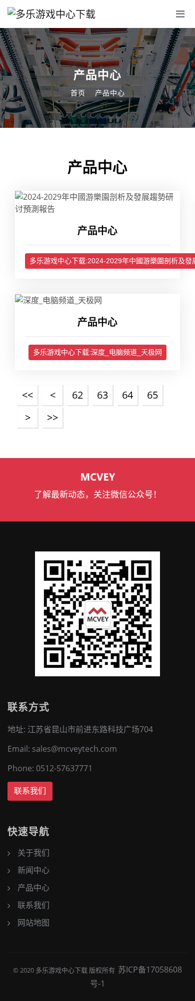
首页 (78, 92)
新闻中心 (34, 870)
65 (152, 395)
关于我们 (34, 852)
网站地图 (34, 922)
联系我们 (30, 791)
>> (52, 417)
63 (102, 395)
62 (77, 395)
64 (127, 395)
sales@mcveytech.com (74, 748)
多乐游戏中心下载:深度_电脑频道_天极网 (97, 352)
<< (27, 395)
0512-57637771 (64, 768)
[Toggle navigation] (180, 13)
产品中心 (110, 92)
